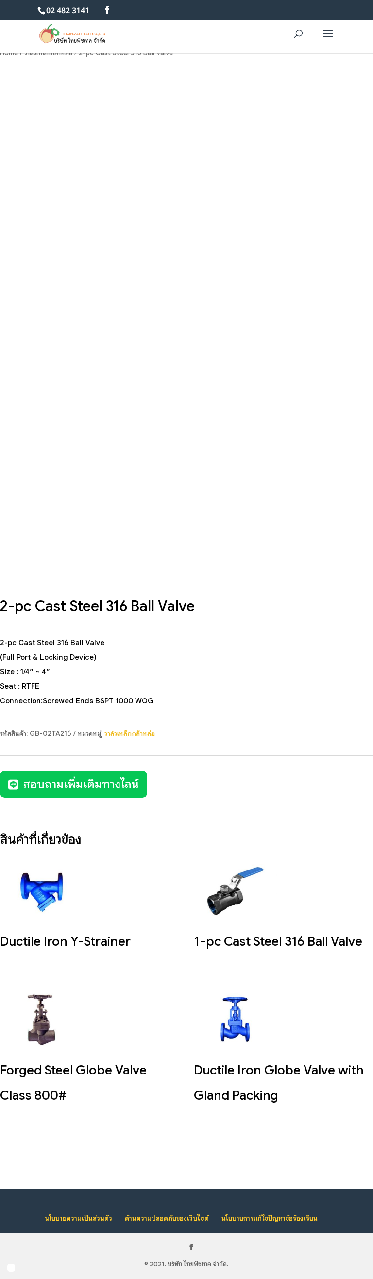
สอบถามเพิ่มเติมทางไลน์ (81, 784)
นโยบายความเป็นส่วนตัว (78, 1218)
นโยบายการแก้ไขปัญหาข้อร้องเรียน (269, 1218)
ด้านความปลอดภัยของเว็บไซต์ (167, 1218)
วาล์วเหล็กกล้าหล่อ (129, 733)
